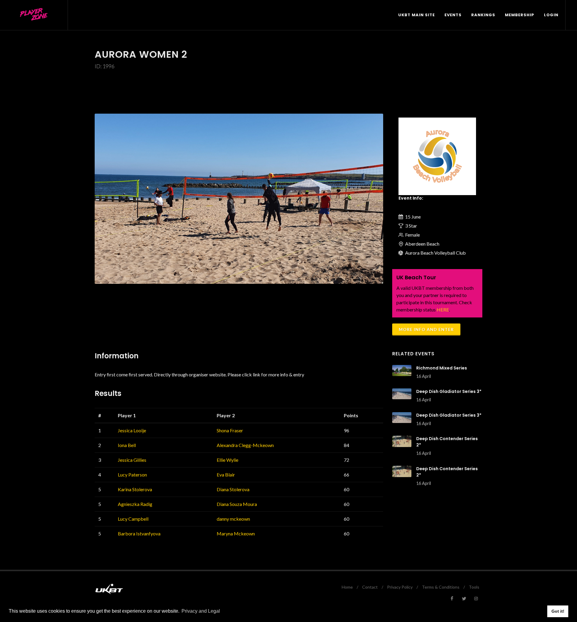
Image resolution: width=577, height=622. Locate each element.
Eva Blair (226, 474)
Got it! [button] (557, 611)
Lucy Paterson (132, 474)
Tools (474, 587)
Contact (370, 587)
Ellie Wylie (227, 460)
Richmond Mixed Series (441, 368)
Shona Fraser (230, 430)
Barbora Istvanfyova (139, 533)
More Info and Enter (426, 329)
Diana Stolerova (233, 489)
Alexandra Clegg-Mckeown (245, 445)
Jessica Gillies (132, 460)
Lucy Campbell (133, 519)
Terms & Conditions (440, 587)
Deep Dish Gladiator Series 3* (448, 391)
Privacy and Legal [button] (201, 611)
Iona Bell (127, 445)
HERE (443, 309)
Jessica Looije (132, 430)
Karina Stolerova (135, 489)
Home (347, 587)
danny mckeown (233, 519)
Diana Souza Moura (237, 504)
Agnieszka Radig (135, 504)
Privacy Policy (400, 587)
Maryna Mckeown (236, 533)
